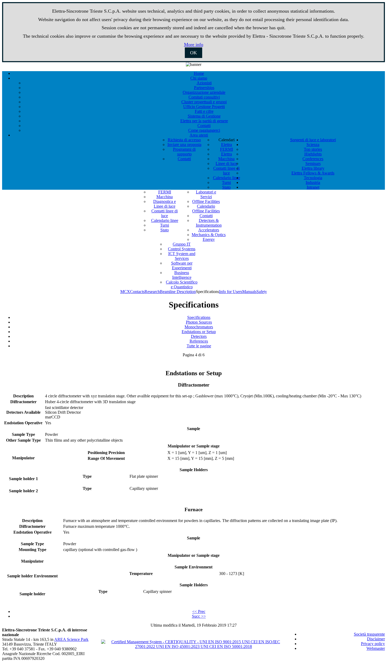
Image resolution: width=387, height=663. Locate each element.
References (199, 341)
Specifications (198, 317)
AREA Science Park (71, 639)
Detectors (199, 336)
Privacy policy (373, 643)
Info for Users (230, 291)
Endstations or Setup (199, 331)
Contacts (137, 291)
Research (152, 291)
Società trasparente (369, 634)
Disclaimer (376, 639)
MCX (125, 291)
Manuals (249, 291)
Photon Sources (199, 322)
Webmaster (375, 648)
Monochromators (199, 327)
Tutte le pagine (199, 346)
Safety (261, 291)
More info (193, 44)
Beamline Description (178, 291)
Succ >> (199, 616)
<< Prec (198, 611)
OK (193, 52)
